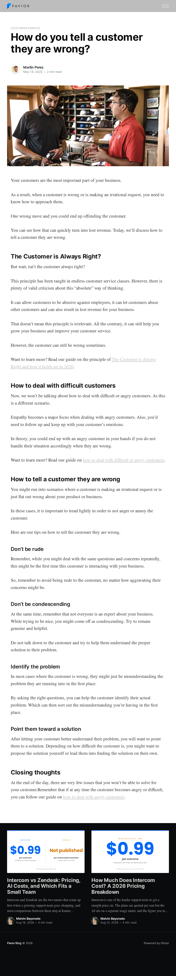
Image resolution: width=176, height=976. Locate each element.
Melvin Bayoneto (28, 918)
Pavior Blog (14, 943)
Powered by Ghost (156, 943)
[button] (165, 6)
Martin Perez (33, 67)
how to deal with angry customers (93, 797)
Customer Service (25, 28)
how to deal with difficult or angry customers (123, 460)
